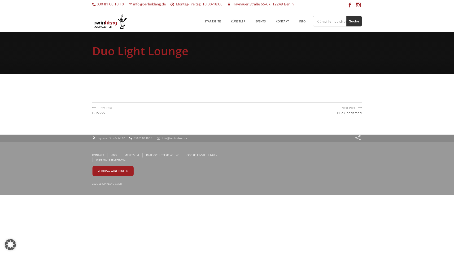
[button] (10, 244)
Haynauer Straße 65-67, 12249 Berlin (262, 4)
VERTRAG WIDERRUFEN (113, 171)
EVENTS (260, 21)
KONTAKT (282, 21)
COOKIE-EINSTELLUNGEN (202, 155)
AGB (114, 155)
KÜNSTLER (238, 21)
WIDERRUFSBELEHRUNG (111, 159)
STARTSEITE (213, 21)
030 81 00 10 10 (110, 4)
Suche (354, 21)
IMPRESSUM (131, 155)
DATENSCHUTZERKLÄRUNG (162, 155)
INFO (302, 21)
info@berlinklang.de (149, 4)
